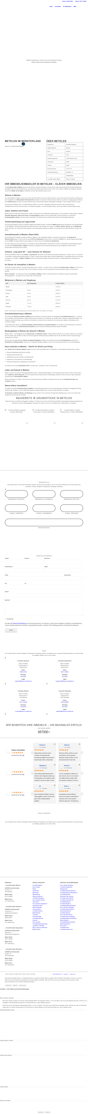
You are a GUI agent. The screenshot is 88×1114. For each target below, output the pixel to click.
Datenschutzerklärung (19, 623)
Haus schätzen (36, 887)
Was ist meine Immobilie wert (40, 927)
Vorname (27, 558)
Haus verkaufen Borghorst (66, 885)
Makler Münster (36, 913)
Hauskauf (35, 920)
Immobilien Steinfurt (38, 911)
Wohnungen (35, 892)
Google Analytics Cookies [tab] (6, 1040)
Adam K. (67, 745)
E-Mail (45, 566)
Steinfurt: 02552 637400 (67, 1)
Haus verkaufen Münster (39, 900)
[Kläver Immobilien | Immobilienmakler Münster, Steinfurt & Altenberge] (15, 6)
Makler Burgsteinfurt (65, 924)
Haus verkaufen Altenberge (67, 907)
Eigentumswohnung (37, 896)
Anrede (7, 558)
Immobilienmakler (64, 927)
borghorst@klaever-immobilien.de (23, 681)
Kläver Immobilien (18, 750)
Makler (34, 889)
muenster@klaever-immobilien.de (23, 711)
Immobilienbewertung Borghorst (68, 905)
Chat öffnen (23, 676)
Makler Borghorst (64, 920)
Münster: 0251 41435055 (81, 1)
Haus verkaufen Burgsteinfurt (40, 903)
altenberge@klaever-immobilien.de (64, 711)
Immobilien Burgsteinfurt (66, 887)
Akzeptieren (8, 985)
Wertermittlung (36, 894)
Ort (25, 583)
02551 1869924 (64, 672)
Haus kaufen (63, 925)
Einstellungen (22, 985)
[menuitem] (51, 6)
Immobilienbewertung (38, 918)
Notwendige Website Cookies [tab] (7, 1010)
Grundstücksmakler (37, 905)
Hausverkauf (36, 902)
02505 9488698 (64, 702)
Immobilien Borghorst (65, 903)
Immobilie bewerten (37, 885)
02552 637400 (23, 672)
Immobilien (35, 914)
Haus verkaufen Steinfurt (66, 914)
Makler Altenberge (37, 907)
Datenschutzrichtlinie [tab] (5, 1100)
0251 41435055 (23, 702)
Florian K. (42, 745)
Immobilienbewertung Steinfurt (67, 922)
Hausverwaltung (36, 909)
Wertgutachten (63, 889)
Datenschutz (10, 619)
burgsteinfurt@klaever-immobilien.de (65, 681)
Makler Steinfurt (36, 929)
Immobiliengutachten (65, 902)
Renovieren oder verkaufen (66, 896)
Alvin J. (66, 786)
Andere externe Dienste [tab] (6, 1055)
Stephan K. (43, 765)
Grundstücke (36, 890)
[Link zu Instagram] (85, 6)
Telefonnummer (9, 566)
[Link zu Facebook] (82, 6)
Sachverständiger (37, 916)
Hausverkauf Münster (65, 911)
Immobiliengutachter (65, 894)
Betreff (7, 591)
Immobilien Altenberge (38, 898)
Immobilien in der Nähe (38, 925)
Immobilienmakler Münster (66, 900)
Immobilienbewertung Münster (40, 924)
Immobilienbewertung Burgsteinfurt (68, 892)
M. (40, 786)
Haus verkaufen (36, 922)
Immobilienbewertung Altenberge (68, 918)
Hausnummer (67, 575)
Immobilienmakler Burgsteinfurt (68, 890)
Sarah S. (67, 765)
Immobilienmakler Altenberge (67, 916)
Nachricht (7, 600)
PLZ (6, 583)
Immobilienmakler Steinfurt (66, 898)
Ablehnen (15, 985)
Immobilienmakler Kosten (66, 929)
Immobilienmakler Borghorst (67, 909)
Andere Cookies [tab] (4, 1087)
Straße (6, 575)
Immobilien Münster (65, 913)
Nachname (47, 558)
